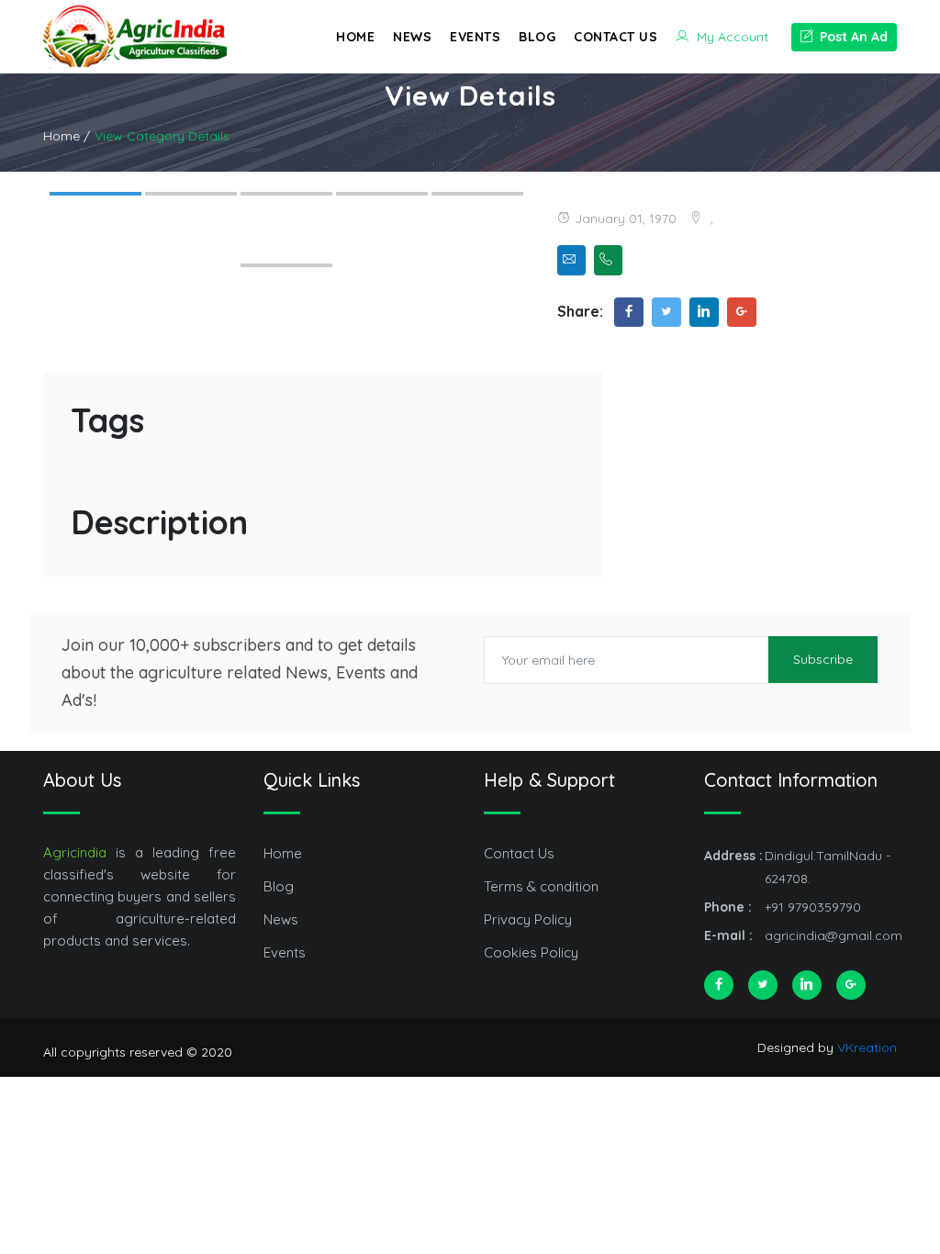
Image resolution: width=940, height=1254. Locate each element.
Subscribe (823, 659)
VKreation (867, 1047)
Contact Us (615, 36)
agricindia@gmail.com (833, 935)
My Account (730, 36)
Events (475, 36)
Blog (537, 36)
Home (355, 36)
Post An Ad (852, 36)
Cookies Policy (531, 952)
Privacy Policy (528, 919)
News (412, 36)
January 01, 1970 (626, 218)
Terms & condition (541, 886)
